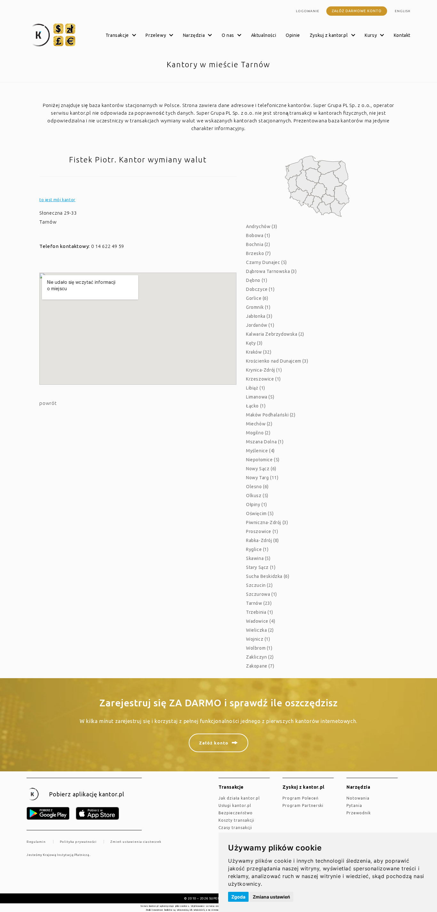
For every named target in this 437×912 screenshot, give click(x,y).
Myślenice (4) (260, 450)
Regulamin (36, 841)
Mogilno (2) (258, 432)
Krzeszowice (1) (263, 379)
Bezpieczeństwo (236, 813)
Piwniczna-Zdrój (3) (267, 522)
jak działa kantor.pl (239, 798)
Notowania (357, 798)
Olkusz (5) (257, 495)
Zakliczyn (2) (260, 657)
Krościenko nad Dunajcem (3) (277, 361)
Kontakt (402, 35)
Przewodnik (358, 813)
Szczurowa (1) (261, 594)
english (402, 11)
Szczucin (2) (259, 585)
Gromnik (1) (258, 307)
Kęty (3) (254, 343)
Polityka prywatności (78, 841)
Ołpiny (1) (256, 504)
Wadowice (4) (260, 621)
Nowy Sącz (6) (261, 468)
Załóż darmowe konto (357, 11)
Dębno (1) (256, 280)
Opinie (293, 35)
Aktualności (263, 35)
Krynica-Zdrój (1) (264, 370)
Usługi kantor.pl (235, 805)
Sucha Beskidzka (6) (267, 576)
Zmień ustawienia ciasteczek (135, 841)
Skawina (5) (258, 558)
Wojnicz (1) (258, 639)
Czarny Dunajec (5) (266, 262)
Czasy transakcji (235, 828)
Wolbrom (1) (259, 648)
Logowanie (307, 11)
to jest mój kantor (57, 200)
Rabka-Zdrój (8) (262, 540)
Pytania (354, 805)
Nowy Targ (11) (262, 477)
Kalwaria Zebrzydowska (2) (275, 334)
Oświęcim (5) (260, 513)
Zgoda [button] (238, 897)
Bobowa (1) (258, 235)
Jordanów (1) (260, 325)
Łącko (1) (256, 405)
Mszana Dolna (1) (265, 441)
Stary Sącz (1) (260, 567)
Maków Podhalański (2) (271, 414)
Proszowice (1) (262, 531)
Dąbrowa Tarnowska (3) (271, 271)
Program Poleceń (300, 798)
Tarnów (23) (259, 603)
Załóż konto (213, 743)
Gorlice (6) (257, 298)
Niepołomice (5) (263, 459)
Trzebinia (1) (259, 612)
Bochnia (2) (258, 244)
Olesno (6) (257, 486)
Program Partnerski (302, 805)
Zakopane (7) (260, 666)
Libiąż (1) (255, 387)
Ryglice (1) (257, 549)
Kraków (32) (259, 352)
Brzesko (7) (258, 253)
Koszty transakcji (236, 820)
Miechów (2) (259, 423)
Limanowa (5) (260, 396)
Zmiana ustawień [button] (271, 897)
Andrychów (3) (261, 226)
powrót (48, 403)
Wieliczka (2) (260, 630)
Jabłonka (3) (259, 316)
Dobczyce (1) (260, 289)
